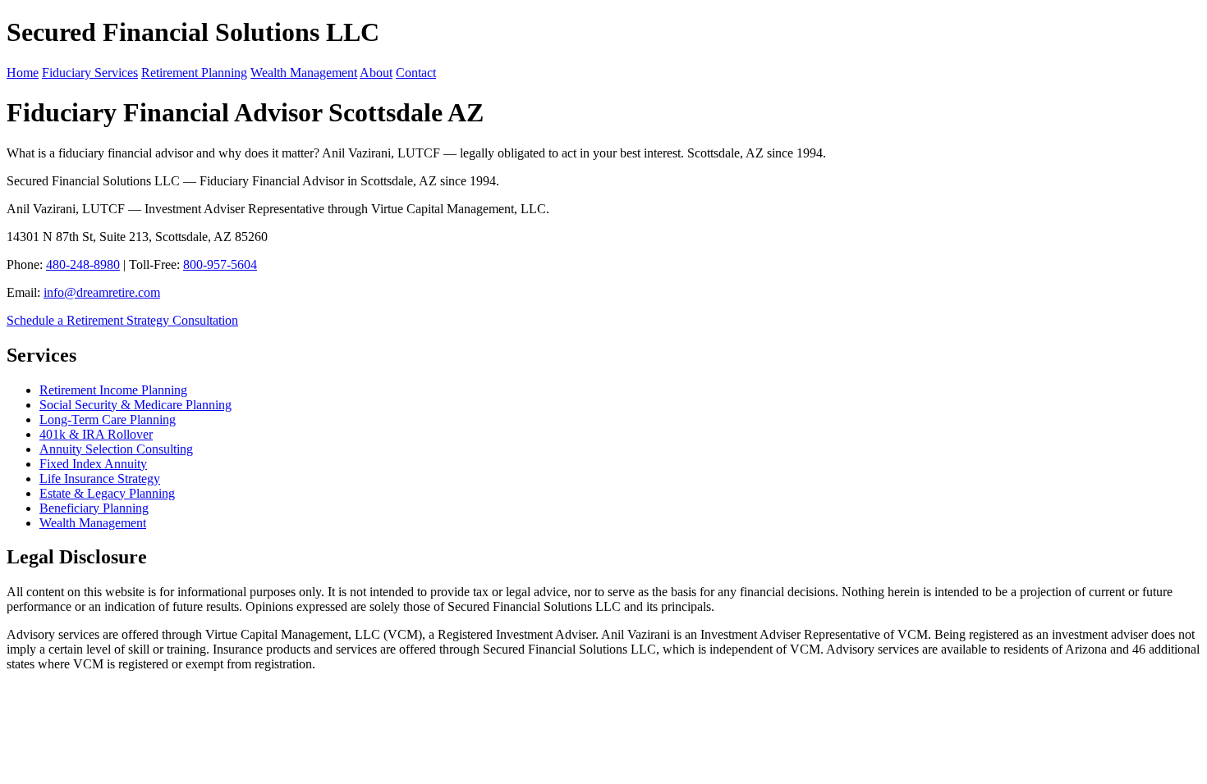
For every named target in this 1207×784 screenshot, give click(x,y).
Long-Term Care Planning (107, 419)
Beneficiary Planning (94, 508)
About (376, 73)
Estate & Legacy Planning (107, 493)
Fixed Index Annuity (93, 464)
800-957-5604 (220, 264)
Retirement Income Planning (113, 390)
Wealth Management (303, 73)
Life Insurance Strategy (99, 478)
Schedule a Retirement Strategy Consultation (122, 320)
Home (23, 73)
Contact (416, 73)
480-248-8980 (83, 264)
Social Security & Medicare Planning (135, 405)
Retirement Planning (194, 73)
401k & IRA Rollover (96, 434)
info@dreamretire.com (102, 292)
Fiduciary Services (90, 73)
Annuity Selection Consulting (116, 449)
